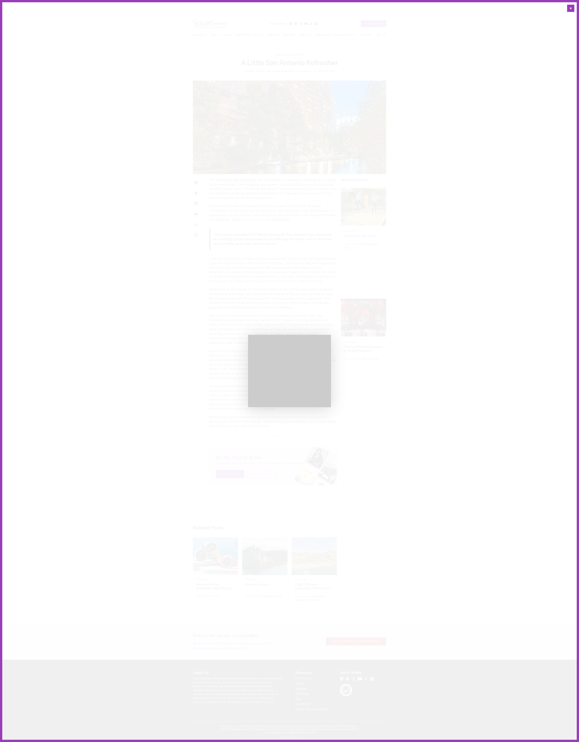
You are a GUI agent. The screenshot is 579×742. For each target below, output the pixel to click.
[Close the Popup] (570, 8)
